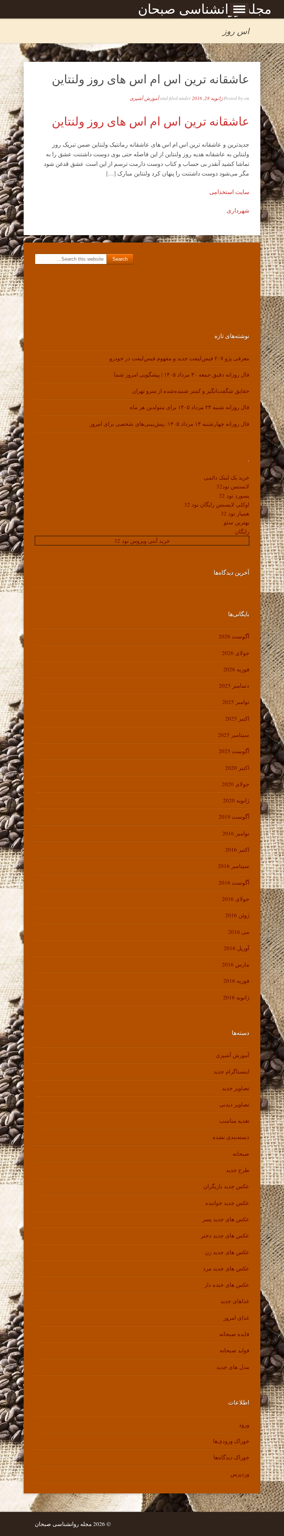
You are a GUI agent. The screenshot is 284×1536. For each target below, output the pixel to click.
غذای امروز (236, 1317)
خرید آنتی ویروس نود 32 (142, 540)
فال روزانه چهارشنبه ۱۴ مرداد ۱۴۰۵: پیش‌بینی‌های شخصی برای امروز (169, 423)
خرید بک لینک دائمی (226, 477)
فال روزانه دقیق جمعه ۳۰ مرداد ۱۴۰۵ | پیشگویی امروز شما (181, 374)
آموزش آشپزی (144, 98)
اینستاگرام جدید (231, 1071)
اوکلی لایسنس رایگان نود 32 (216, 504)
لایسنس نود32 (232, 486)
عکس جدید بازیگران (226, 1186)
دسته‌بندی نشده (231, 1137)
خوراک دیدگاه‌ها (231, 1457)
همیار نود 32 (235, 513)
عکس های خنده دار (226, 1284)
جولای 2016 (235, 898)
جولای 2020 (235, 784)
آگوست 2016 (234, 882)
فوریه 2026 (236, 669)
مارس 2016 (235, 964)
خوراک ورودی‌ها (231, 1441)
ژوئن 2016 (237, 915)
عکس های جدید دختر (225, 1235)
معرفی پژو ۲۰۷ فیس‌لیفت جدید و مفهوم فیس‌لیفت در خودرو (179, 358)
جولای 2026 (235, 653)
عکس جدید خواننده (227, 1202)
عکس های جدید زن (227, 1252)
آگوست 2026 (234, 636)
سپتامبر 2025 (233, 734)
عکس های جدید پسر (225, 1219)
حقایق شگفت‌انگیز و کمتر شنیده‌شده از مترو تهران (190, 390)
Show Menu (239, 9)
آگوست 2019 (234, 816)
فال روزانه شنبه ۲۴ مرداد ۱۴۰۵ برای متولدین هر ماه (189, 407)
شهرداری (238, 210)
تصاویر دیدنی (234, 1104)
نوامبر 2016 (235, 833)
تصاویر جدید (235, 1088)
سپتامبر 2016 (233, 865)
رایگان (242, 531)
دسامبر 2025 (234, 685)
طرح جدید (237, 1169)
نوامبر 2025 (235, 701)
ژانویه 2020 (236, 800)
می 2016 (238, 931)
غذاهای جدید (234, 1301)
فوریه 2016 (236, 980)
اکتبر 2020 (237, 767)
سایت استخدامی (229, 192)
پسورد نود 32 (234, 495)
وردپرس (239, 1473)
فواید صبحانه (234, 1350)
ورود (244, 1424)
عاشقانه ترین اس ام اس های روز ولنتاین (150, 79)
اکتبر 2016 (237, 849)
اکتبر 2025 (237, 718)
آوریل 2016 (236, 948)
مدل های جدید (232, 1366)
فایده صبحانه (234, 1334)
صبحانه (241, 1153)
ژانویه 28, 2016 (207, 98)
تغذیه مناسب (234, 1120)
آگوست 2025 (234, 751)
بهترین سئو (236, 522)
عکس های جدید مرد (226, 1268)
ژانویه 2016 (236, 997)
